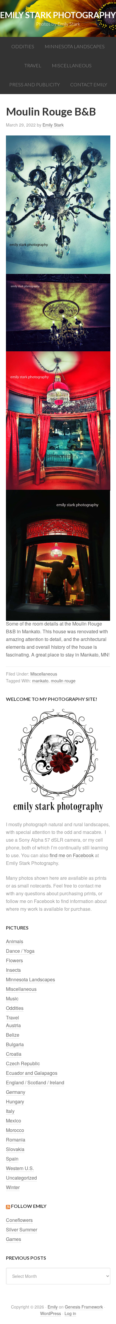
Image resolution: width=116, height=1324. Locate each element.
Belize (12, 1034)
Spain (12, 1158)
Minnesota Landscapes (30, 979)
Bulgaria (15, 1044)
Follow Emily (28, 1206)
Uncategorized (21, 1177)
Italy (10, 1111)
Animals (14, 941)
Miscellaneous (43, 674)
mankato (40, 681)
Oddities (14, 1008)
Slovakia (15, 1149)
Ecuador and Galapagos (31, 1072)
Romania (15, 1139)
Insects (13, 969)
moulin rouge (63, 681)
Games (13, 1239)
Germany (15, 1091)
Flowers (14, 960)
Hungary (15, 1101)
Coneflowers (19, 1220)
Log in (70, 1313)
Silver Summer (21, 1229)
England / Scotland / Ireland (35, 1082)
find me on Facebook (72, 855)
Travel (12, 1017)
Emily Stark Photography (58, 15)
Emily (53, 1307)
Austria (13, 1025)
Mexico (13, 1120)
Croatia (13, 1053)
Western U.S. (20, 1168)
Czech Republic (23, 1063)
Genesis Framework (84, 1307)
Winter (13, 1187)
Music (12, 998)
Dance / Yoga (20, 950)
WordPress (50, 1313)
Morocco (15, 1130)
